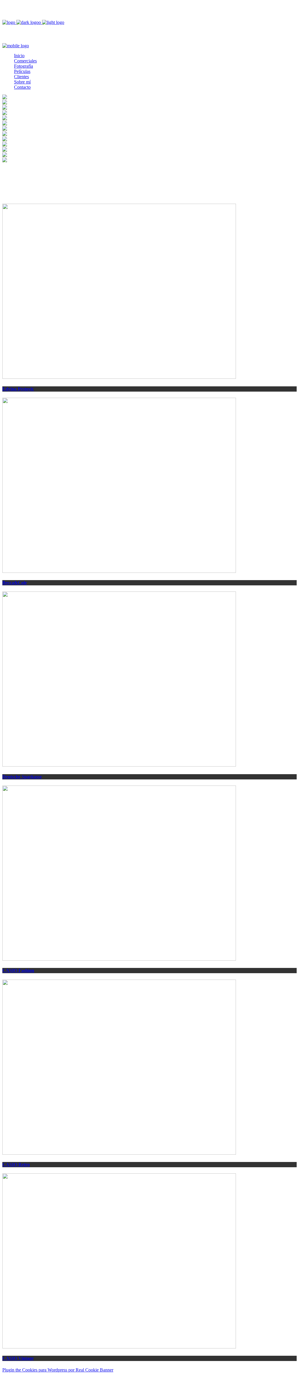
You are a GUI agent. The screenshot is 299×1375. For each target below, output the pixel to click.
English (24, 13)
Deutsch (24, 7)
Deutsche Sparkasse (22, 776)
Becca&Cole (14, 582)
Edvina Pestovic (18, 388)
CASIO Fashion (18, 970)
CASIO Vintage (18, 1358)
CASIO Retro (16, 1164)
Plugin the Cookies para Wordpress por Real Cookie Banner (57, 1369)
